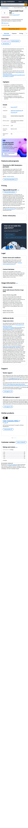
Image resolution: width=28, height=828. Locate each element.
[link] (19, 7)
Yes (11, 133)
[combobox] (12, 4)
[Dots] (12, 437)
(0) (8, 25)
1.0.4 (12, 125)
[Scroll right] (27, 33)
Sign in (25, 1)
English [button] (20, 1)
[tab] (6, 33)
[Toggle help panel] (26, 8)
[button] (13, 13)
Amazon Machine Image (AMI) (17, 115)
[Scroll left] (1, 33)
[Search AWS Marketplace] (25, 4)
